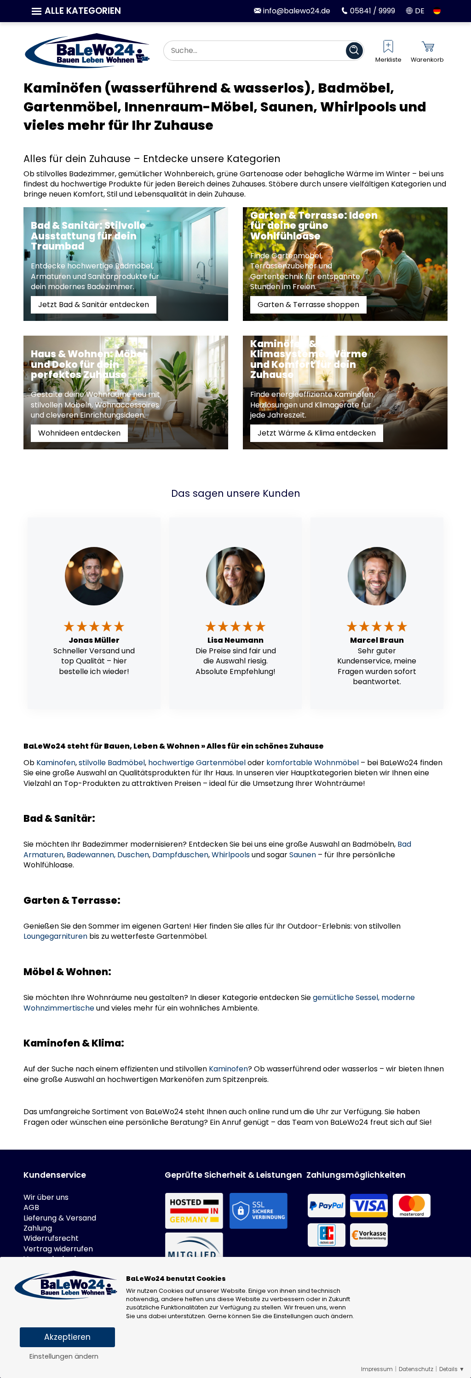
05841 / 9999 (371, 11)
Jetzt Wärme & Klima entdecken (317, 433)
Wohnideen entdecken (79, 433)
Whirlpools (231, 854)
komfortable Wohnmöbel (312, 762)
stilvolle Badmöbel (112, 762)
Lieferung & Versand (59, 1218)
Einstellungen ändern (63, 1356)
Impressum (377, 1369)
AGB (31, 1208)
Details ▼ (452, 1369)
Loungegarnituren (55, 936)
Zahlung (37, 1228)
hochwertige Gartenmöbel (197, 762)
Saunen (302, 854)
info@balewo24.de (295, 11)
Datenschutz (416, 1369)
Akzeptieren (67, 1337)
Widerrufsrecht (51, 1238)
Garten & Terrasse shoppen (308, 304)
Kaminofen (55, 762)
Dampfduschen (180, 854)
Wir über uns (46, 1197)
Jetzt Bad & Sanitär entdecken (93, 304)
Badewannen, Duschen (108, 854)
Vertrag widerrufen (58, 1249)
